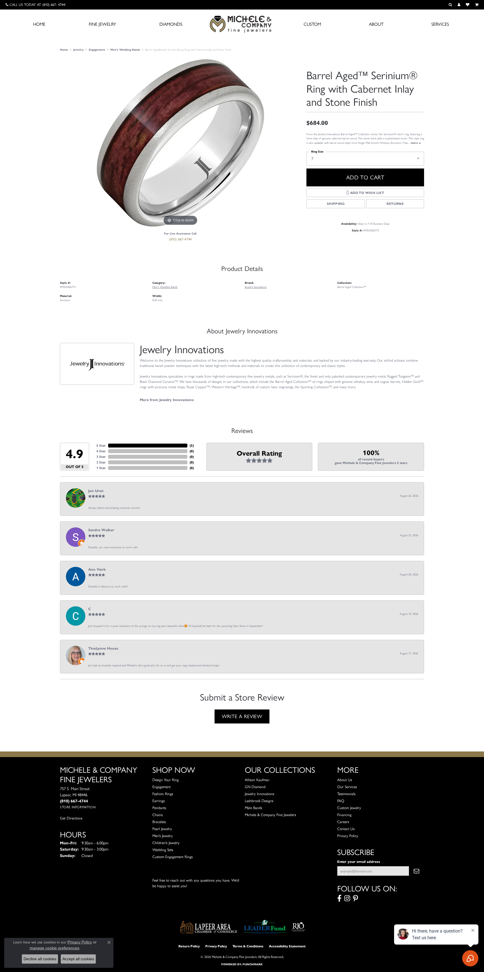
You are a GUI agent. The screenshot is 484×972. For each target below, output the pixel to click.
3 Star (101, 457)
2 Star (101, 462)
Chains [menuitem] (157, 814)
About (376, 24)
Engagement (97, 49)
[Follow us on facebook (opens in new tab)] (339, 898)
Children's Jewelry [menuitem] (166, 842)
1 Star (101, 468)
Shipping (336, 204)
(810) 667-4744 (180, 239)
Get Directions (71, 818)
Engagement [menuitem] (161, 786)
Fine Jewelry (102, 24)
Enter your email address (358, 861)
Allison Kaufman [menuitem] (257, 779)
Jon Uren (96, 491)
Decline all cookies (40, 959)
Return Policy (189, 946)
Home (39, 24)
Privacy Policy (347, 835)
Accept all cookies (78, 959)
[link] (36, 5)
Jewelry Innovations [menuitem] (259, 793)
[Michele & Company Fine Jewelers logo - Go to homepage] (242, 24)
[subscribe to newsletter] (416, 871)
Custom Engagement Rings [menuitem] (172, 856)
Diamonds (170, 24)
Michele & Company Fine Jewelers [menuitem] (270, 814)
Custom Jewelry (349, 807)
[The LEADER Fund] (265, 927)
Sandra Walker (101, 530)
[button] (450, 5)
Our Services (347, 786)
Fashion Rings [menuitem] (162, 793)
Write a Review (242, 716)
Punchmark (252, 964)
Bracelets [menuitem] (159, 821)
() (192, 445)
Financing (344, 814)
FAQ (340, 800)
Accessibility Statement (287, 946)
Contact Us (346, 828)
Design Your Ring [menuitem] (165, 779)
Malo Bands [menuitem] (253, 807)
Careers (343, 821)
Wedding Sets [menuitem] (162, 849)
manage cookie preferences (54, 948)
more (415, 143)
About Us (344, 779)
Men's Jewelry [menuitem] (162, 835)
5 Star (101, 445)
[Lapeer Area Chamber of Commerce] (209, 927)
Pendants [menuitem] (159, 807)
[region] (180, 143)
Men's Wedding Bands (125, 49)
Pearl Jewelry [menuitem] (162, 828)
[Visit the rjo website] (298, 927)
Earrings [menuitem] (158, 800)
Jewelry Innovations (256, 287)
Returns (395, 204)
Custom (312, 24)
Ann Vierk (97, 569)
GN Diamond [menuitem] (255, 786)
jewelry (78, 49)
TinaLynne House (103, 648)
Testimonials (346, 793)
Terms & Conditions (247, 946)
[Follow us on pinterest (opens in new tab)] (355, 898)
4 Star (101, 451)
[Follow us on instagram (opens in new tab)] (347, 898)
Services (440, 24)
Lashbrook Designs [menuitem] (259, 800)
